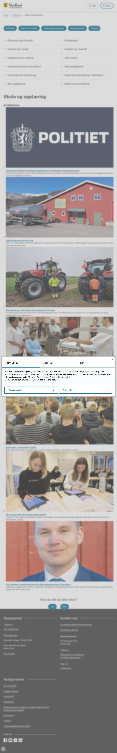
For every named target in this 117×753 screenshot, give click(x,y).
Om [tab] (82, 362)
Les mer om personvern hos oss (18, 380)
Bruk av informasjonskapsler (45, 380)
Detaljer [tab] (47, 362)
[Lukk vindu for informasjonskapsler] (112, 359)
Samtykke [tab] (11, 362)
